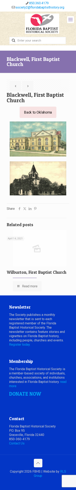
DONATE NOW (25, 394)
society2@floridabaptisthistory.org (39, 7)
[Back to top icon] (38, 463)
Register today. (19, 344)
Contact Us (17, 443)
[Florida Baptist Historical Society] (42, 24)
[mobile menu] (70, 19)
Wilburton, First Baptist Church (36, 272)
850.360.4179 (39, 3)
